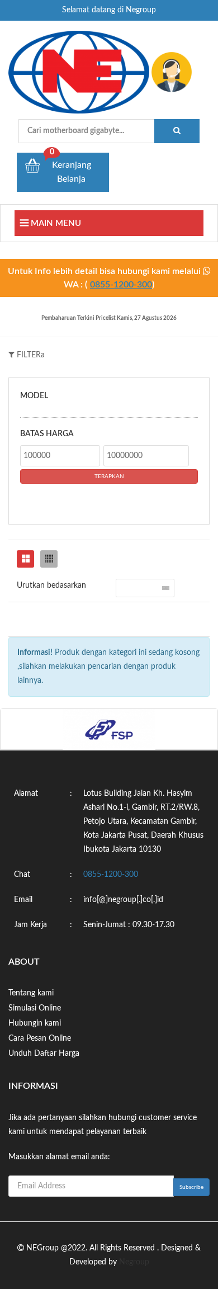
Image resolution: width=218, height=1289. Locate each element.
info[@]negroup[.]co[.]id (123, 900)
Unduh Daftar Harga (43, 1053)
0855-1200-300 (121, 284)
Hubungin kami (34, 1023)
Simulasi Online (34, 1008)
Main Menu (55, 223)
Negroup (134, 1262)
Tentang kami (31, 993)
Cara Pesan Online (39, 1038)
